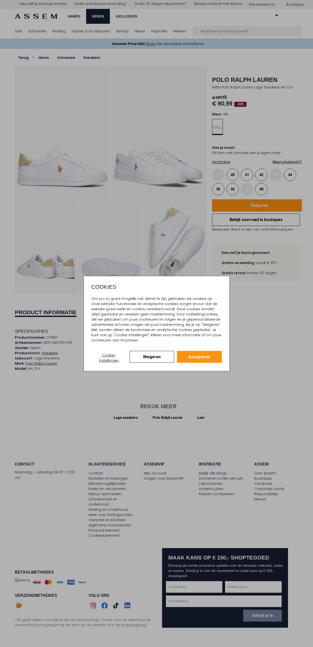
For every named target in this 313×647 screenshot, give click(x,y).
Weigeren (152, 357)
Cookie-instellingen (109, 358)
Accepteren (199, 357)
